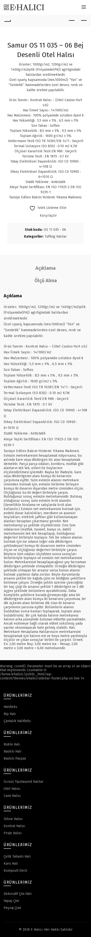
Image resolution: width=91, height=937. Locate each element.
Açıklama (45, 268)
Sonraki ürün (84, 21)
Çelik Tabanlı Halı (17, 856)
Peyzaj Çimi (12, 908)
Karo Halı (11, 863)
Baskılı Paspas (15, 758)
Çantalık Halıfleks (17, 721)
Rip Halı (10, 714)
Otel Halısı (12, 789)
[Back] (7, 21)
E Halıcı (36, 929)
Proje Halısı (13, 833)
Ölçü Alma (45, 280)
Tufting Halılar (56, 236)
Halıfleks (10, 707)
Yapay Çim (11, 901)
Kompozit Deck (15, 871)
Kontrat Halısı (14, 826)
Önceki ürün (72, 21)
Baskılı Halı (12, 751)
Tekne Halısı (13, 819)
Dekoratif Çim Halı (18, 894)
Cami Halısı (12, 796)
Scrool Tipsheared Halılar (23, 782)
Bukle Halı (12, 744)
